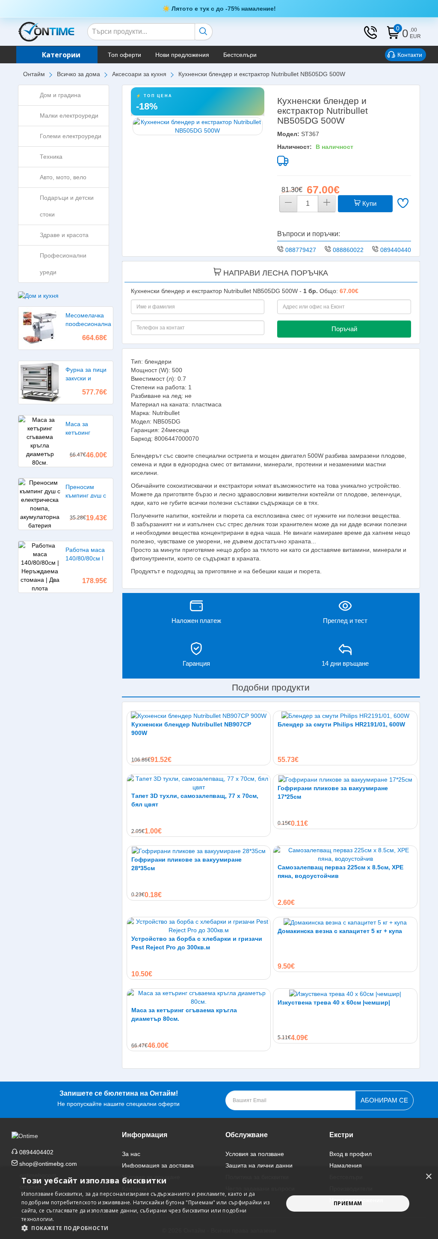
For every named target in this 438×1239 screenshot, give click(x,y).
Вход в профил (350, 1153)
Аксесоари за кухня (139, 74)
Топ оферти (124, 54)
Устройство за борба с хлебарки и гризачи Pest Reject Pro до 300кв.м (196, 943)
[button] (148, 1228)
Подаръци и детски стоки (67, 206)
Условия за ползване (254, 1153)
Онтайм (34, 74)
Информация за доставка (158, 1165)
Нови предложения (182, 54)
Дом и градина (60, 95)
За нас (131, 1153)
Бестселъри (240, 54)
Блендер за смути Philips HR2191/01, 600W (341, 724)
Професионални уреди (63, 264)
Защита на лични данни (259, 1165)
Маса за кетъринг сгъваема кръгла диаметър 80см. (184, 1014)
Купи (368, 203)
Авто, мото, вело (63, 177)
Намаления (345, 1165)
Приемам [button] (348, 1203)
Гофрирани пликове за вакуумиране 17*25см (333, 792)
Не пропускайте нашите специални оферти (118, 1098)
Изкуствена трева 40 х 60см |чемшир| (334, 1002)
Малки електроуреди (69, 115)
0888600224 (350, 249)
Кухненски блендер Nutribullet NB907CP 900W (191, 728)
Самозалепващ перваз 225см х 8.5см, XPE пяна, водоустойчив (340, 871)
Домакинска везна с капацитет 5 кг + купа (340, 931)
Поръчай (344, 328)
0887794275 (302, 249)
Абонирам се (384, 1100)
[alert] (219, 1203)
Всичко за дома (78, 74)
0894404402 (397, 249)
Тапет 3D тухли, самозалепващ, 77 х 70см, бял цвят (194, 800)
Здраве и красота (64, 234)
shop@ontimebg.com (48, 1163)
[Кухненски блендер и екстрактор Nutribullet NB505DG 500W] (198, 126)
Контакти (409, 54)
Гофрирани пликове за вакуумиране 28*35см (186, 863)
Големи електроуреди (70, 136)
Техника (51, 156)
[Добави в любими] (403, 204)
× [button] (428, 1177)
